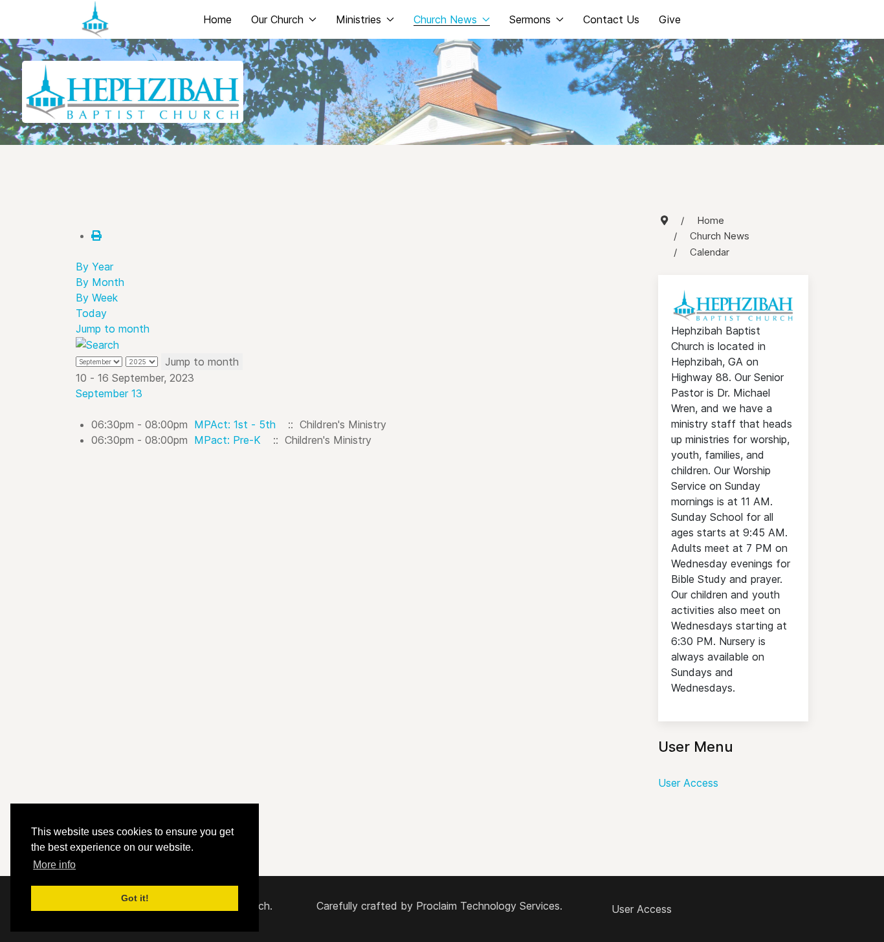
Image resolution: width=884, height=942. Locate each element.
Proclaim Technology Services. (489, 905)
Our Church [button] (277, 19)
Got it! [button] (135, 898)
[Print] (96, 235)
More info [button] (54, 864)
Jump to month (112, 328)
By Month (100, 282)
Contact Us (611, 19)
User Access (688, 782)
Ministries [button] (358, 19)
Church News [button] (445, 19)
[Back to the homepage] (95, 19)
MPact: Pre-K (227, 439)
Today (91, 313)
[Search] (97, 344)
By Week (97, 297)
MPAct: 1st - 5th (235, 424)
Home (217, 19)
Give (670, 19)
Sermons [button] (530, 19)
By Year (94, 266)
